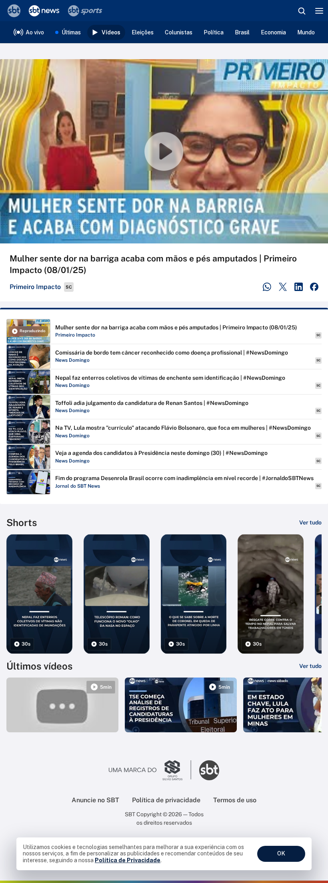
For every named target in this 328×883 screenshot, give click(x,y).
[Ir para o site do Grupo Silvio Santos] (150, 770)
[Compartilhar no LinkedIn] (298, 287)
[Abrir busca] (302, 11)
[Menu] (319, 11)
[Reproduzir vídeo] (164, 151)
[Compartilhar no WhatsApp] (267, 287)
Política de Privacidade (127, 860)
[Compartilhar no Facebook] (314, 287)
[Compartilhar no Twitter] (283, 287)
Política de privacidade (166, 800)
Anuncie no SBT (95, 800)
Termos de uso (234, 800)
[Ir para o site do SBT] (209, 770)
